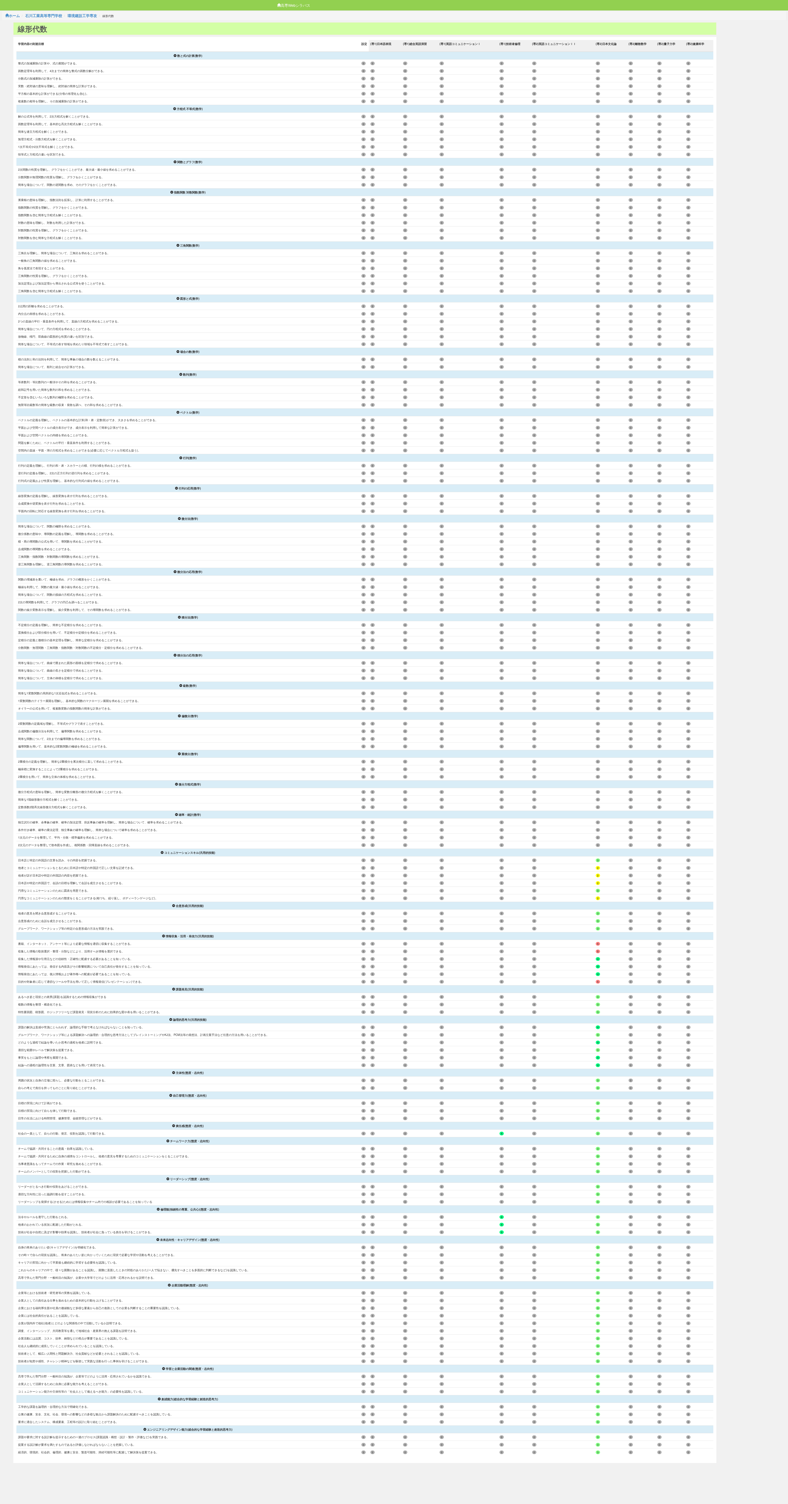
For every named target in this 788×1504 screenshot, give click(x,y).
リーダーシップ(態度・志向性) (190, 1179)
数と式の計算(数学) (189, 56)
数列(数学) (190, 374)
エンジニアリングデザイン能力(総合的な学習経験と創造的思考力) (190, 1429)
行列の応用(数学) (190, 488)
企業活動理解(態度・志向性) (190, 1285)
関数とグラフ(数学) (189, 162)
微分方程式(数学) (190, 784)
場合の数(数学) (189, 352)
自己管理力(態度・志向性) (190, 1095)
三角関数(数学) (189, 245)
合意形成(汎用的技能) (190, 906)
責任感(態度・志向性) (190, 1126)
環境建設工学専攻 (82, 15)
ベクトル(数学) (189, 412)
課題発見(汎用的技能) (190, 989)
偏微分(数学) (190, 716)
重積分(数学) (190, 754)
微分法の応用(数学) (189, 572)
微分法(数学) (190, 519)
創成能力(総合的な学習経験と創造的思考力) (189, 1399)
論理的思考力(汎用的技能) (190, 1019)
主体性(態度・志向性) (190, 1073)
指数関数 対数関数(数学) (190, 192)
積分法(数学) (190, 617)
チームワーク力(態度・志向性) (190, 1141)
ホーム (14, 15)
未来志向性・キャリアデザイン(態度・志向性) (190, 1240)
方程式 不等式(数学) (190, 109)
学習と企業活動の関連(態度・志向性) (190, 1369)
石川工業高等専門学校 (43, 15)
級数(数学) (190, 685)
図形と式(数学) (189, 298)
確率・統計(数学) (190, 815)
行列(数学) (190, 458)
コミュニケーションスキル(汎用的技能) (189, 852)
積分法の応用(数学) (189, 655)
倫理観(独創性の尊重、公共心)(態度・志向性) (189, 1209)
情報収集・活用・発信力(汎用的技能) (190, 936)
